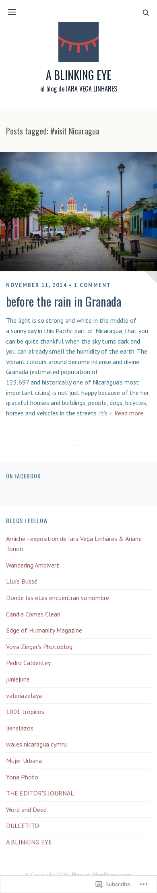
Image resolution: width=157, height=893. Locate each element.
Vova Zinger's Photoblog (39, 647)
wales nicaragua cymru (36, 744)
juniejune (18, 679)
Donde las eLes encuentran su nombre (57, 598)
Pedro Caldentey (28, 663)
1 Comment (92, 285)
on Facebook (23, 476)
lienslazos (19, 728)
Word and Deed (26, 810)
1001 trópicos (25, 712)
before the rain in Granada (63, 301)
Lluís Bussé (21, 581)
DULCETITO (22, 826)
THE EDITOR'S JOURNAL (40, 793)
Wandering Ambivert (32, 565)
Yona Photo (22, 777)
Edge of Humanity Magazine (44, 630)
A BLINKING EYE (79, 75)
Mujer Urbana (24, 761)
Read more (128, 413)
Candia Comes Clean (33, 614)
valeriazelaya (24, 696)
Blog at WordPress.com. (102, 874)
